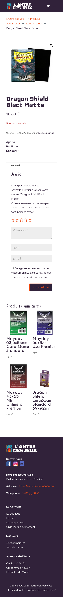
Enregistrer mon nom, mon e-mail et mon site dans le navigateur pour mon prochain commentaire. (31, 273)
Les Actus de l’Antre (17, 572)
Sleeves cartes (46, 133)
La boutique (13, 513)
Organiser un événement (20, 526)
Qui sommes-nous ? (18, 567)
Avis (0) (15, 165)
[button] (51, 45)
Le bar (10, 518)
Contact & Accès (16, 563)
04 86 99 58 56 (30, 493)
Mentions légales (16, 590)
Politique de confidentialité (41, 590)
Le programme (15, 522)
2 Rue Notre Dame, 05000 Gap (37, 486)
